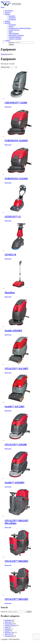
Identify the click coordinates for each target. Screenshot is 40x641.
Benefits (7, 14)
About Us (8, 12)
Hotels (11, 32)
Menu (2, 7)
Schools (11, 26)
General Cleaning (10, 625)
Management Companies (16, 35)
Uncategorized (9, 636)
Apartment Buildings (15, 37)
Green (6, 627)
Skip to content (5, 1)
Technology (12, 17)
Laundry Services (14, 30)
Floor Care (8, 622)
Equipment (8, 620)
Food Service (9, 623)
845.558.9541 (9, 10)
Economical (12, 19)
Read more (8, 107)
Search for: (4, 611)
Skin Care (8, 634)
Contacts (7, 40)
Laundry (7, 631)
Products (7, 21)
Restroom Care (9, 632)
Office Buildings (14, 33)
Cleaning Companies (15, 39)
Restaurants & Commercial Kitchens (20, 28)
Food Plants (12, 25)
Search (29, 611)
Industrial (7, 629)
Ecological (12, 16)
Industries (8, 23)
